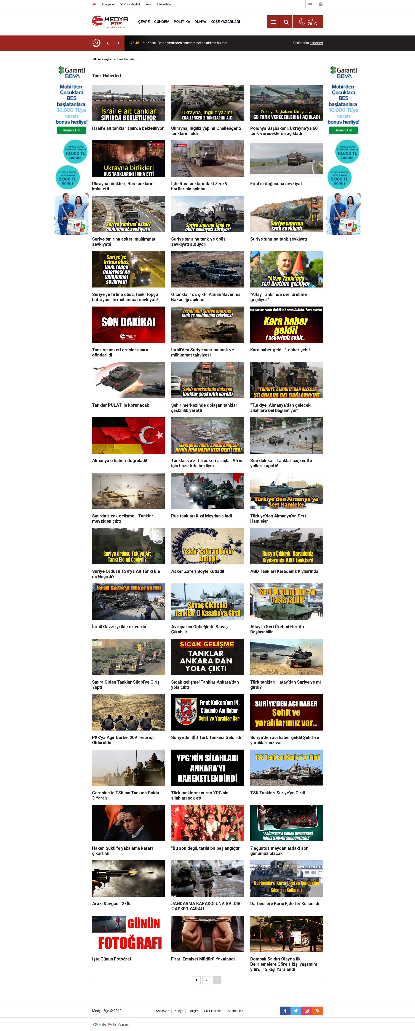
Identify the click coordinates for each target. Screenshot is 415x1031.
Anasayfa (162, 1011)
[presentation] (107, 43)
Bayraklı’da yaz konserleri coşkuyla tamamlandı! (183, 43)
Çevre (144, 21)
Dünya (200, 21)
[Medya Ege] (110, 21)
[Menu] (273, 22)
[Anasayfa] (94, 4)
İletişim (194, 1011)
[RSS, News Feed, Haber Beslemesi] (317, 1011)
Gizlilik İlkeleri (213, 1011)
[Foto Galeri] (320, 4)
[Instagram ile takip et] (306, 1011)
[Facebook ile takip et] (285, 1011)
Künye (179, 1011)
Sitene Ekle (164, 4)
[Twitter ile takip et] (295, 1011)
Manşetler (108, 4)
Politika (182, 21)
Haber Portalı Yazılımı (114, 1024)
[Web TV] (310, 4)
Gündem (161, 21)
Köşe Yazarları (225, 21)
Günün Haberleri (130, 4)
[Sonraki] (217, 980)
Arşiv (148, 4)
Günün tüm (308, 43)
